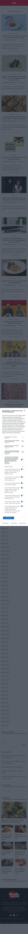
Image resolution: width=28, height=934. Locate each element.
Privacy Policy (22, 523)
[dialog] (14, 467)
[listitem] (14, 437)
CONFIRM (8, 518)
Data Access (14, 523)
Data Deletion (5, 523)
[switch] (22, 441)
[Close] (25, 410)
